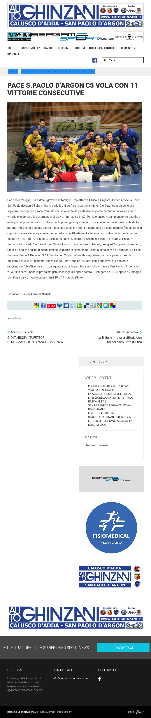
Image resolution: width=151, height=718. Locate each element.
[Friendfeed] (73, 305)
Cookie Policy (64, 711)
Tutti (11, 48)
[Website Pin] (37, 305)
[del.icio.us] (86, 305)
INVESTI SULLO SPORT (101, 413)
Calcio (49, 48)
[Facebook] (43, 305)
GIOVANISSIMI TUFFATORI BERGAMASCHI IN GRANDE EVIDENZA (35, 337)
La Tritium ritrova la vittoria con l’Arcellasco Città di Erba (119, 337)
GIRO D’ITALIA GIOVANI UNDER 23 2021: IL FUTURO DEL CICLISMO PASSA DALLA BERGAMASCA (112, 421)
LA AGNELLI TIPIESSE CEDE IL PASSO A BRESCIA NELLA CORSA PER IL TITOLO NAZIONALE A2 (111, 397)
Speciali (13, 54)
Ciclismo (64, 48)
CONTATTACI (123, 648)
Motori (80, 48)
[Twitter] (60, 305)
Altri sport (129, 48)
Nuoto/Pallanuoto (102, 48)
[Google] (99, 305)
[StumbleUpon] (106, 305)
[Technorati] (79, 305)
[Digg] (93, 305)
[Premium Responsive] (113, 305)
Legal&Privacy (47, 711)
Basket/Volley (30, 48)
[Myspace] (66, 305)
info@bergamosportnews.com (71, 678)
